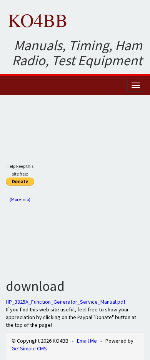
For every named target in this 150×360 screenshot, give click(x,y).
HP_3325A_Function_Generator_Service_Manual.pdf (65, 301)
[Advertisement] (75, 185)
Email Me (87, 340)
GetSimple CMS (29, 348)
